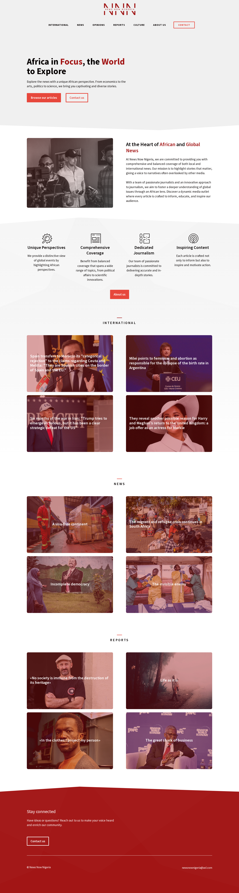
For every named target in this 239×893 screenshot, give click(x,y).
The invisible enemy (169, 584)
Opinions (99, 24)
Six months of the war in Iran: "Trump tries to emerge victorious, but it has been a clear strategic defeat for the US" (68, 423)
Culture (139, 24)
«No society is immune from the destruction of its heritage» (69, 680)
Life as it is (169, 680)
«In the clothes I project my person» (70, 740)
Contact (184, 24)
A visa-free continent (69, 524)
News (80, 24)
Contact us (77, 98)
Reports (119, 24)
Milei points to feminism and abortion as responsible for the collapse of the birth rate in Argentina (169, 363)
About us (159, 24)
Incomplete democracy (70, 584)
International (58, 24)
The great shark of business (169, 740)
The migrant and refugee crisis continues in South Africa (165, 524)
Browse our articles (44, 98)
